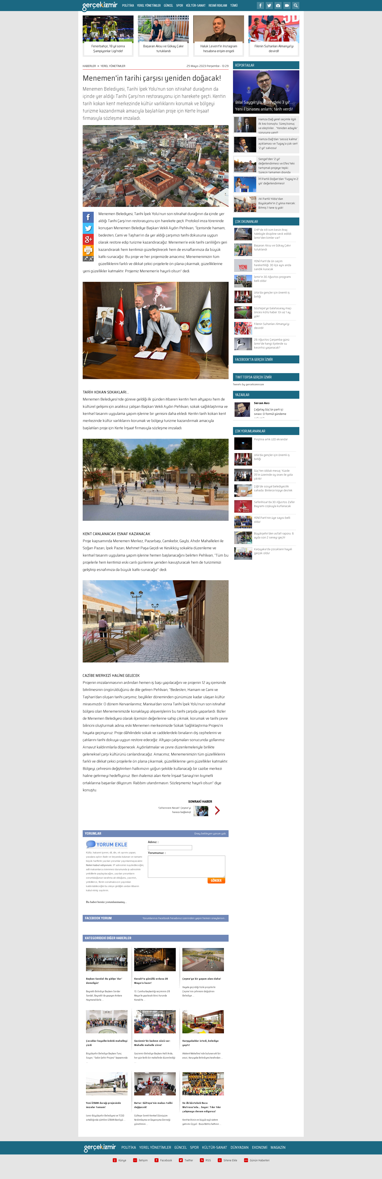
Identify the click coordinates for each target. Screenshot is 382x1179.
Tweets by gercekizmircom (248, 384)
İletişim (143, 1160)
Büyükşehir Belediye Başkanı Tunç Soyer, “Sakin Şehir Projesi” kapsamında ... (107, 1058)
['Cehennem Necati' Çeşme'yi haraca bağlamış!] (201, 817)
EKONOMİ (259, 1147)
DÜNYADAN (240, 1147)
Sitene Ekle (230, 1160)
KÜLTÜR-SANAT (196, 5)
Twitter (189, 1160)
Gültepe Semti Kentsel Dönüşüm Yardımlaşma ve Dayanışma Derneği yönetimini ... (152, 1120)
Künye (122, 1160)
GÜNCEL (168, 5)
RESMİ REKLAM (218, 5)
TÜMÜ (234, 5)
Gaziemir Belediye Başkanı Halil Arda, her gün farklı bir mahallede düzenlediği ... (154, 1058)
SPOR (179, 5)
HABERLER (89, 65)
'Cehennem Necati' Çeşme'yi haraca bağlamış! (174, 810)
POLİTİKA (128, 5)
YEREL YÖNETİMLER (149, 5)
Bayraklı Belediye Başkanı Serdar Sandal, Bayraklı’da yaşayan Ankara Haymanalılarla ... (104, 996)
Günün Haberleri (259, 1160)
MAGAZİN (278, 1147)
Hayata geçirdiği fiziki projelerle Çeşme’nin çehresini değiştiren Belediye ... (199, 991)
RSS (208, 1160)
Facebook (166, 1160)
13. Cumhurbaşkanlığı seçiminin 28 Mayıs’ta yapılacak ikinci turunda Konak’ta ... (152, 996)
